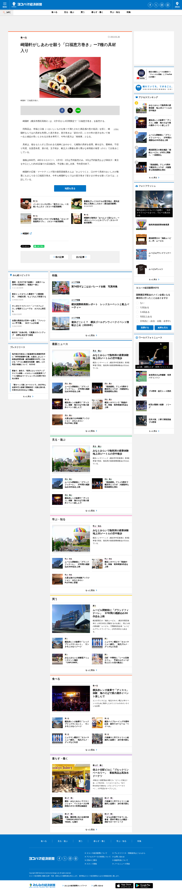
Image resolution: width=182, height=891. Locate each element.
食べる (54, 12)
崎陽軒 (26, 233)
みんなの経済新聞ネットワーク (42, 886)
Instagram (162, 5)
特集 (129, 12)
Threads (167, 5)
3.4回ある (145, 312)
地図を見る (70, 188)
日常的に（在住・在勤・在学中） (156, 321)
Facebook (150, 5)
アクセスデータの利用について (98, 857)
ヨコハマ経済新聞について (96, 853)
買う (83, 12)
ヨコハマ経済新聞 (27, 4)
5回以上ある (146, 316)
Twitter (156, 5)
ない (142, 303)
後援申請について (121, 860)
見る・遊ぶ (69, 12)
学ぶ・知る (115, 12)
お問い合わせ (119, 857)
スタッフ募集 (91, 864)
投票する (145, 327)
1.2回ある (144, 307)
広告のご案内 (91, 860)
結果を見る (163, 327)
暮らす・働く (97, 12)
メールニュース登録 (122, 864)
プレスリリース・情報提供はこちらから (129, 853)
